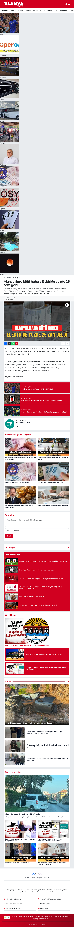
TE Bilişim (42, 924)
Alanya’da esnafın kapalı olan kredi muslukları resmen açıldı (20, 458)
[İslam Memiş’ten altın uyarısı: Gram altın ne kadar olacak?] (20, 495)
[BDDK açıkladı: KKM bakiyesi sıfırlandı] (53, 472)
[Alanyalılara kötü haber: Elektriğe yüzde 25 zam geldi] (37, 321)
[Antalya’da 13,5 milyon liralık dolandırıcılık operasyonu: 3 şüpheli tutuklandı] (15, 746)
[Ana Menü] (69, 4)
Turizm (28, 10)
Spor (56, 10)
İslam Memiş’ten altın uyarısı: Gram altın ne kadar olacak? (19, 506)
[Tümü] (68, 547)
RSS (7, 917)
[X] (37, 873)
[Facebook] (33, 873)
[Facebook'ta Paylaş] (5, 343)
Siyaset (13, 10)
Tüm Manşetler (45, 904)
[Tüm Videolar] (68, 681)
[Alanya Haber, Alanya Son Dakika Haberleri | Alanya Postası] (14, 3)
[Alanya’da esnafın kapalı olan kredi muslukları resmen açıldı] (20, 447)
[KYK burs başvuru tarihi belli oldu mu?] (20, 472)
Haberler (7, 278)
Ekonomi (63, 10)
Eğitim (42, 10)
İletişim (46, 878)
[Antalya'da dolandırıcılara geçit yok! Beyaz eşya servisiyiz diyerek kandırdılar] (15, 732)
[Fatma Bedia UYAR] (9, 424)
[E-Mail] (17, 426)
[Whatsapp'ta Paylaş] (13, 343)
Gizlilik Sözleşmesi (37, 878)
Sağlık (49, 10)
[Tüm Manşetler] (68, 772)
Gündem (4, 10)
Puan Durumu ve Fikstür (14, 904)
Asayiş (21, 10)
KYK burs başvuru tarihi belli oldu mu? (17, 482)
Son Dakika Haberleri (13, 908)
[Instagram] (40, 873)
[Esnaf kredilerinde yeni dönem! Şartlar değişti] (53, 495)
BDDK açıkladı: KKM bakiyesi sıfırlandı (50, 482)
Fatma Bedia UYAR (23, 422)
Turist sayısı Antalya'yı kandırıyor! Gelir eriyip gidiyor (53, 458)
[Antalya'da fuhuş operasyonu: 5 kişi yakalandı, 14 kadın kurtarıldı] (15, 759)
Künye (27, 878)
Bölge (35, 10)
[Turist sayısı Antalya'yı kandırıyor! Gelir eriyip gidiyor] (53, 447)
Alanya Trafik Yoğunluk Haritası (50, 899)
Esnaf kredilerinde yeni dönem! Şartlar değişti (53, 505)
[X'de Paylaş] (9, 343)
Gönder (9, 536)
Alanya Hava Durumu (13, 899)
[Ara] (66, 4)
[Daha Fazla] (16, 343)
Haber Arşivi (44, 908)
